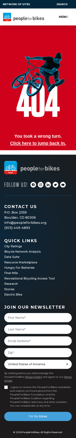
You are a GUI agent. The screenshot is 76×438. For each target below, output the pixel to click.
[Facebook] (33, 185)
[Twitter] (55, 185)
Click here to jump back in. (38, 143)
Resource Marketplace (20, 262)
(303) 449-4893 (17, 228)
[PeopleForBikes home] (32, 167)
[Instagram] (40, 185)
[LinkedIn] (48, 185)
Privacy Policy (33, 376)
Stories (9, 289)
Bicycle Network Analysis (22, 251)
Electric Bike (13, 294)
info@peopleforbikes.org (25, 223)
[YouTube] (63, 185)
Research (11, 283)
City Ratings (13, 246)
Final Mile (11, 273)
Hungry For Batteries (19, 267)
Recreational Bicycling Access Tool (29, 278)
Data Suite (12, 257)
